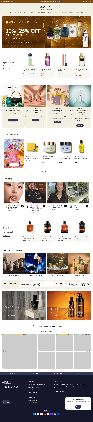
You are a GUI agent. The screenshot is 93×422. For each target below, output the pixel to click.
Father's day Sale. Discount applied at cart (50, 1)
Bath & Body (41, 12)
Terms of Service (32, 392)
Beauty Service (80, 12)
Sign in (78, 406)
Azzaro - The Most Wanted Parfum (81, 237)
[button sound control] (23, 201)
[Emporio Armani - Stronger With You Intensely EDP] (30, 227)
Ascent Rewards (32, 400)
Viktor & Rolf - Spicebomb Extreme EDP (47, 237)
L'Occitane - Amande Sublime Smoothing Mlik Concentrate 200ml (48, 158)
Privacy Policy (32, 397)
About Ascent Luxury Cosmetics (36, 384)
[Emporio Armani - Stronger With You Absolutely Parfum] (65, 227)
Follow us (60, 326)
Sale (56, 12)
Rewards (13, 1)
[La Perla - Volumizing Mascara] (65, 59)
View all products (46, 171)
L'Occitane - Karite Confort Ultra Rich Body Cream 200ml (64, 158)
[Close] (90, 399)
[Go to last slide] (18, 1)
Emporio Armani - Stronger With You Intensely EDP (29, 237)
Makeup (33, 12)
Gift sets (50, 12)
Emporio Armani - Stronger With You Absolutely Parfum (64, 237)
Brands (10, 12)
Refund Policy (32, 389)
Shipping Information (33, 387)
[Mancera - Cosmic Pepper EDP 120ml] (82, 59)
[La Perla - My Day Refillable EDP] (30, 59)
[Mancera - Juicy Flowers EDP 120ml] (47, 59)
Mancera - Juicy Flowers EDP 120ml (46, 70)
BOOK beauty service (5, 1)
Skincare (26, 12)
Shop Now (35, 120)
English (45, 410)
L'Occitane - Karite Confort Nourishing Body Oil (80, 158)
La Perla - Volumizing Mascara (63, 70)
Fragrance (18, 12)
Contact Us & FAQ (33, 402)
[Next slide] (83, 1)
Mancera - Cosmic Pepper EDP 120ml (81, 70)
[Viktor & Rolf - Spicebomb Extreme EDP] (47, 227)
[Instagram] (86, 1)
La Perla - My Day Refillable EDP (29, 70)
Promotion (63, 12)
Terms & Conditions (33, 395)
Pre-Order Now (13, 120)
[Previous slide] (86, 166)
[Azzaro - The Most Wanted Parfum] (82, 227)
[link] (51, 171)
